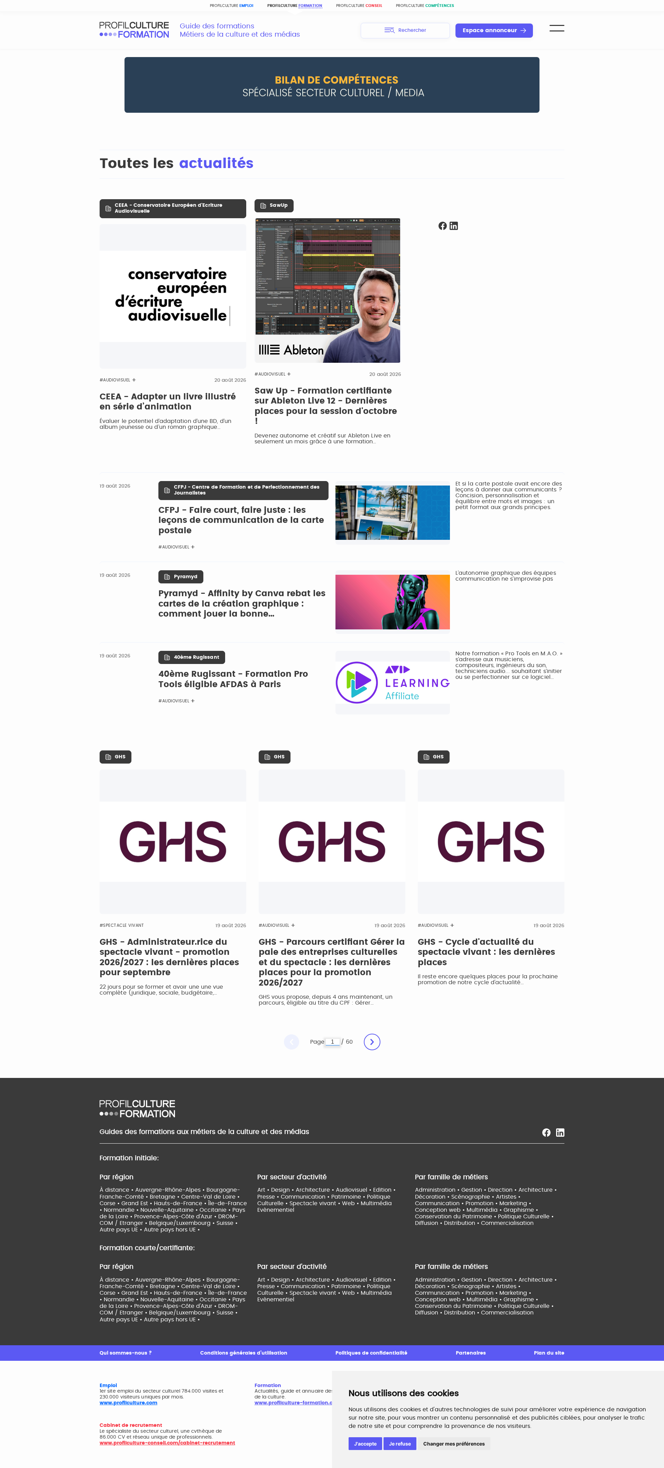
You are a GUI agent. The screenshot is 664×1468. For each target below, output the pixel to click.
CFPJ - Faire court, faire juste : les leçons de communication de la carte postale (241, 520)
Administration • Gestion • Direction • (466, 1190)
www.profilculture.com (128, 1403)
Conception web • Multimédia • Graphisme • (476, 1210)
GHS (120, 757)
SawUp (278, 205)
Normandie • (122, 1210)
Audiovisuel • (354, 1190)
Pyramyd (186, 576)
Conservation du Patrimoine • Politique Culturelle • (484, 1216)
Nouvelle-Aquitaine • (170, 1210)
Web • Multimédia (367, 1203)
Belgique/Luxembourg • (182, 1223)
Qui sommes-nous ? (126, 1353)
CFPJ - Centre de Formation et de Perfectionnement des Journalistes (247, 490)
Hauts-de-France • (181, 1203)
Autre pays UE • (122, 1229)
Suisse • (227, 1223)
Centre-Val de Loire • (210, 1197)
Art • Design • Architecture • (296, 1190)
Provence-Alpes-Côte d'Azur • (176, 1216)
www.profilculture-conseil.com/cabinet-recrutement (167, 1443)
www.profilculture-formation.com (298, 1403)
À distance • (117, 1190)
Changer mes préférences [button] (454, 1444)
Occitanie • (216, 1210)
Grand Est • (137, 1203)
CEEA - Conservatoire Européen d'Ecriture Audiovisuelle (168, 208)
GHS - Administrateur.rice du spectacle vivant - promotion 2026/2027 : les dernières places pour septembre (169, 957)
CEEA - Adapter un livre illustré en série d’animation (168, 402)
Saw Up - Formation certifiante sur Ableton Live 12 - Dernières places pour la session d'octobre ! (326, 406)
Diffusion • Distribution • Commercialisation (474, 1223)
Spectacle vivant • (315, 1203)
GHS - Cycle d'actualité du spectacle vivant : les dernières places (486, 952)
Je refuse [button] (400, 1444)
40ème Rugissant (196, 657)
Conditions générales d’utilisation (243, 1353)
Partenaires (471, 1353)
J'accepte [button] (365, 1444)
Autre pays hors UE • (172, 1229)
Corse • (110, 1203)
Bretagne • (165, 1197)
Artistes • (508, 1197)
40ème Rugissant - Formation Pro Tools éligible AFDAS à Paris (233, 679)
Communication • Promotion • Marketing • (473, 1203)
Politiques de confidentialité (371, 1353)
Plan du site (549, 1353)
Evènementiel (275, 1210)
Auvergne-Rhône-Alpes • (170, 1190)
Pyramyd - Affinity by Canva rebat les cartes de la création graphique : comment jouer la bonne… (241, 604)
